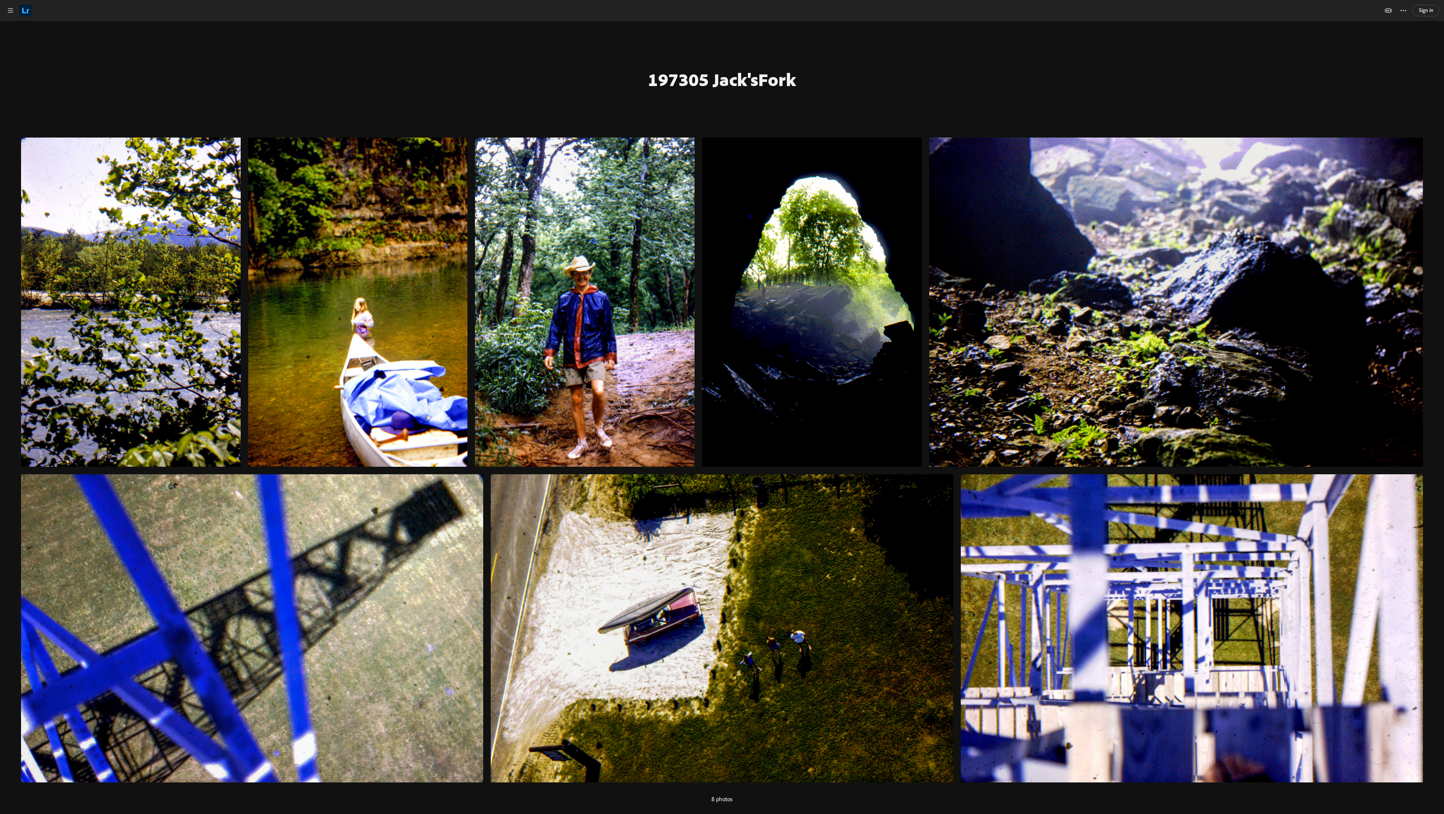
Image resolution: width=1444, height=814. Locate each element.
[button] (11, 11)
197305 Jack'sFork (722, 79)
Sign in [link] (1426, 10)
